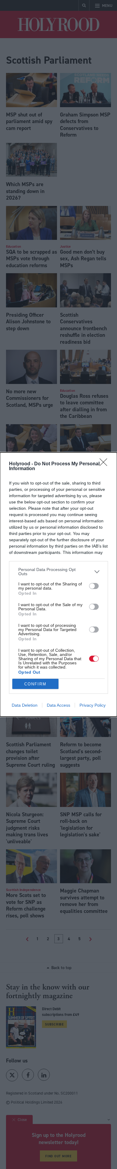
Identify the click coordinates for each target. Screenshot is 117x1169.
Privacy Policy (93, 705)
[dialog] (58, 584)
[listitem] (58, 571)
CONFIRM (35, 684)
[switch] (94, 586)
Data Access (58, 705)
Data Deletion (25, 705)
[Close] (105, 464)
